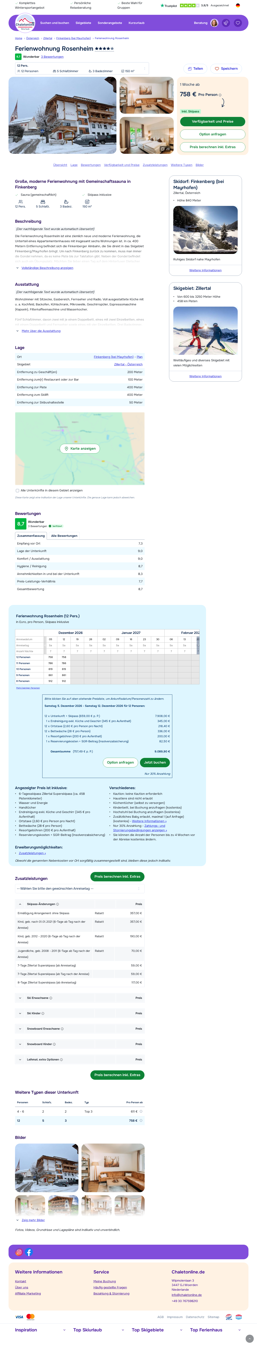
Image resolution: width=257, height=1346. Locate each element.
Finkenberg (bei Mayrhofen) (73, 38)
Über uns (21, 1287)
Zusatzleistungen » (32, 853)
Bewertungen (91, 165)
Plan (140, 357)
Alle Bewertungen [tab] (64, 536)
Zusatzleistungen (155, 165)
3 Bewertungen (52, 57)
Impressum (175, 1317)
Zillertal (47, 38)
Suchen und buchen (54, 23)
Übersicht (60, 165)
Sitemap (213, 1317)
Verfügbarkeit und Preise (122, 165)
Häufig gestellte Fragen (110, 1287)
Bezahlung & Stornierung (111, 1293)
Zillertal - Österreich (128, 364)
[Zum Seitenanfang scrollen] (250, 1339)
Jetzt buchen (155, 762)
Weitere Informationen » (149, 821)
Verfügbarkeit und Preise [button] (212, 121)
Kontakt (20, 1281)
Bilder (200, 165)
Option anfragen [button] (212, 134)
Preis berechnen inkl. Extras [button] (213, 147)
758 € (188, 94)
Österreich (32, 38)
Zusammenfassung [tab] (31, 536)
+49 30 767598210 (185, 1301)
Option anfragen (120, 762)
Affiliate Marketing (28, 1293)
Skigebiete (83, 23)
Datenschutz (195, 1317)
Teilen (198, 68)
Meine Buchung (104, 1281)
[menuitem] (20, 38)
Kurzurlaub (136, 23)
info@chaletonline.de (187, 1295)
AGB (160, 1317)
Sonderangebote (110, 23)
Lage (74, 165)
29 (168, 149)
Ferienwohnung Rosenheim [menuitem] (112, 38)
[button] (80, 448)
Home (18, 38)
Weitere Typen (181, 165)
